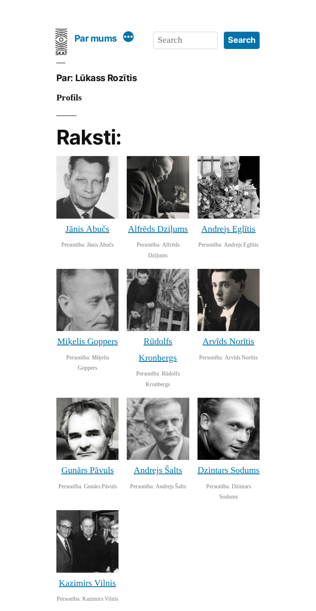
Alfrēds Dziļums (158, 229)
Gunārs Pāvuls (87, 470)
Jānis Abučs (87, 229)
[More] (128, 38)
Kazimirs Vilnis (87, 583)
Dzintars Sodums (229, 470)
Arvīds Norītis (228, 341)
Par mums (95, 38)
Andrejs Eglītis (228, 229)
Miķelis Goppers (87, 341)
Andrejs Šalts (158, 470)
